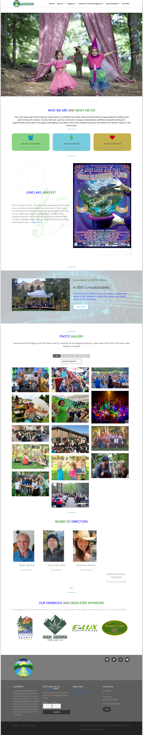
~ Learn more (36, 222)
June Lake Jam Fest (80, 691)
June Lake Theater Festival (82, 693)
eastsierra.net (96, 730)
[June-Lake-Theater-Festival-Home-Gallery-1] (70, 504)
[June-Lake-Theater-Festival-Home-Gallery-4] (70, 473)
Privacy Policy (28, 726)
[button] (3, 54)
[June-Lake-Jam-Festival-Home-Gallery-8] (70, 381)
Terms (16, 726)
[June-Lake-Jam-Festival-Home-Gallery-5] (70, 412)
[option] (24, 628)
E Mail (107, 709)
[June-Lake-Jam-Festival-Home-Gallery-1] (70, 443)
